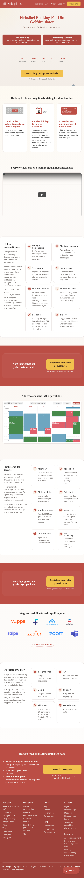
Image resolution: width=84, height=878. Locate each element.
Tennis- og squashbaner (69, 823)
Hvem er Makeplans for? (11, 807)
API (46, 4)
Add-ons (26, 831)
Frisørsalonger (70, 809)
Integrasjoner (8, 822)
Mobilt (26, 822)
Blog (45, 806)
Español (43, 866)
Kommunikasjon (30, 815)
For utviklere (49, 829)
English (34, 866)
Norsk (77, 866)
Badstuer (68, 819)
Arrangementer (9, 815)
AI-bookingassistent (72, 838)
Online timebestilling (28, 807)
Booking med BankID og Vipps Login (71, 843)
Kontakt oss (49, 816)
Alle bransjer (69, 828)
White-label (69, 856)
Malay (69, 866)
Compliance (7, 831)
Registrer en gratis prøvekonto (60, 364)
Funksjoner (38, 4)
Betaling (67, 849)
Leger (66, 806)
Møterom (68, 813)
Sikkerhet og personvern (28, 826)
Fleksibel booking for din (42, 19)
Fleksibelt (27, 818)
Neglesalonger (70, 816)
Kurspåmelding (9, 818)
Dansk (25, 866)
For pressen (49, 813)
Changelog (7, 834)
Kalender (27, 812)
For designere (49, 832)
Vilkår (5, 828)
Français (52, 866)
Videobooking (70, 852)
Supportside (49, 825)
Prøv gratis (74, 4)
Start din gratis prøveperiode (42, 73)
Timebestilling (8, 812)
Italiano (61, 866)
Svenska (6, 869)
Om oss (47, 809)
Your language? (18, 869)
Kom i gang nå (62, 769)
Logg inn (61, 4)
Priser (53, 4)
